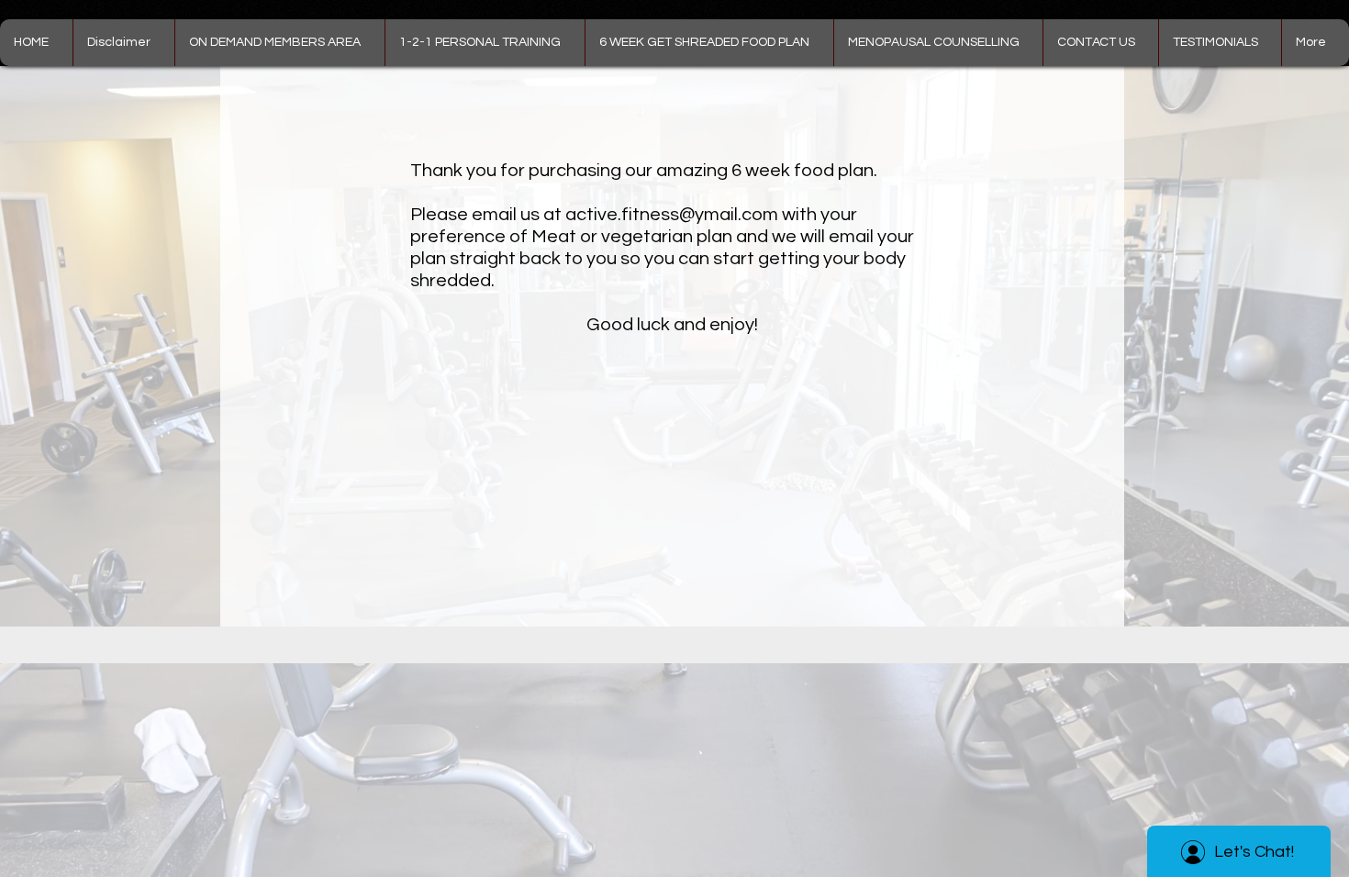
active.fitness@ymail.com (671, 214)
